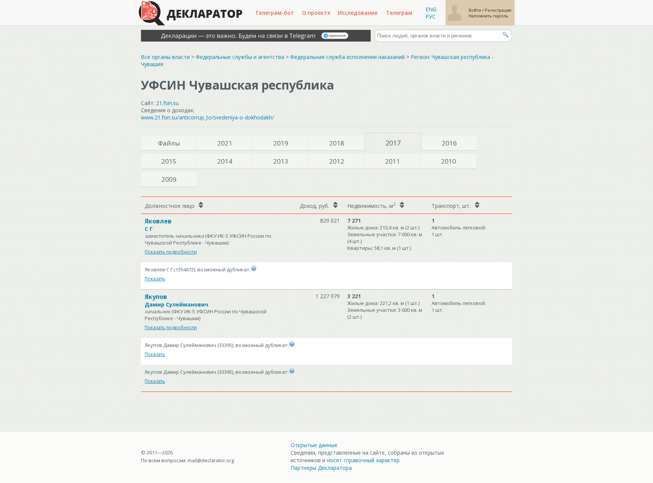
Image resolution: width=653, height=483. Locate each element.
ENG (431, 9)
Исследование (358, 12)
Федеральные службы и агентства (240, 56)
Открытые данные (314, 445)
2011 (392, 161)
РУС (431, 16)
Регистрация (498, 10)
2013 (280, 161)
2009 (168, 179)
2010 (448, 161)
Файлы (169, 143)
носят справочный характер (363, 460)
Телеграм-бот (274, 12)
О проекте (316, 12)
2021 (224, 143)
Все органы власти (165, 56)
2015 (168, 161)
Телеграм (399, 12)
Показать (155, 279)
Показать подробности (171, 252)
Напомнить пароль (488, 16)
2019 (280, 143)
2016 (449, 143)
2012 (336, 161)
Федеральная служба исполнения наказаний (347, 56)
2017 (393, 142)
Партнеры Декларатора (321, 467)
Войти (475, 10)
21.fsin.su (167, 103)
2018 (336, 143)
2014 (224, 161)
